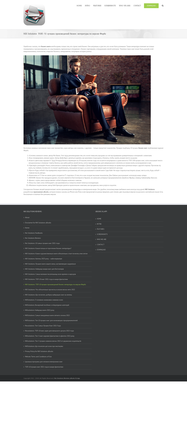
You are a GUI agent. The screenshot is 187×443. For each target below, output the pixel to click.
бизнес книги (46, 46)
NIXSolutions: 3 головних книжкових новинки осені (44, 300)
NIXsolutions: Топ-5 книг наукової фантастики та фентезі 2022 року (49, 336)
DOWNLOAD (101, 250)
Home (27, 228)
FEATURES (100, 229)
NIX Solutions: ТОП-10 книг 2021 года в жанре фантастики (46, 279)
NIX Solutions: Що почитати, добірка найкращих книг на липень (48, 295)
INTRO (99, 224)
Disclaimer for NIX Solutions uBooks (38, 223)
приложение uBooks (41, 192)
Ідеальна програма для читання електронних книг (43, 362)
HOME (99, 219)
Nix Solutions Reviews (33, 238)
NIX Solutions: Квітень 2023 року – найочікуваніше (43, 259)
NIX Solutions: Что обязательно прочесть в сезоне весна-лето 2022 (50, 290)
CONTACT (100, 244)
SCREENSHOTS (102, 234)
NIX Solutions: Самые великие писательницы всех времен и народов (50, 274)
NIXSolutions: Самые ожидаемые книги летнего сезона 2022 (47, 315)
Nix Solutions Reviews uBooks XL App (67, 378)
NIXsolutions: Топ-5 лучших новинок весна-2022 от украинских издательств (53, 341)
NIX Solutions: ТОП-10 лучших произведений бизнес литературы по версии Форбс (55, 284)
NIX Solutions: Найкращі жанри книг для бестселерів (44, 269)
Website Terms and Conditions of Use (38, 357)
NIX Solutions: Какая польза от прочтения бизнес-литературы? (48, 248)
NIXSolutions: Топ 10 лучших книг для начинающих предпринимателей (51, 320)
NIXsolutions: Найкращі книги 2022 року (39, 310)
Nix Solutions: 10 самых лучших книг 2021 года (42, 243)
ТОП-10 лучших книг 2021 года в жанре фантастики (44, 367)
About (27, 217)
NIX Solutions (150, 189)
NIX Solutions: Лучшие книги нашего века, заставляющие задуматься (50, 264)
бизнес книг (142, 148)
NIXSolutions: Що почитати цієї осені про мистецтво (44, 346)
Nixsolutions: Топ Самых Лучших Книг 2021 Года (43, 326)
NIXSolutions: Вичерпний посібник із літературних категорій (47, 305)
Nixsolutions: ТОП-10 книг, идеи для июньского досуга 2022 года (49, 331)
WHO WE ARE (101, 239)
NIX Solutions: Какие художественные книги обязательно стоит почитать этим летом (56, 254)
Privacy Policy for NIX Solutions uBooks (39, 351)
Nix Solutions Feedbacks (34, 233)
